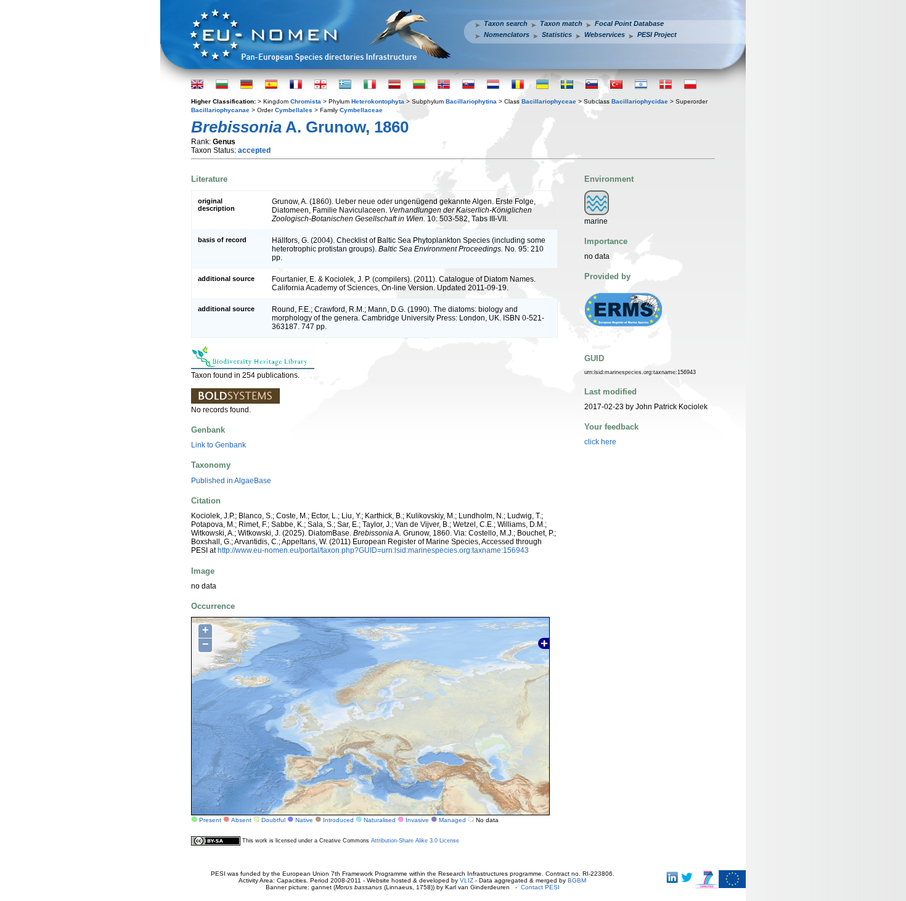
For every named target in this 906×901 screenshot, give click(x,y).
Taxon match (561, 23)
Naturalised (380, 820)
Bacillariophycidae (639, 101)
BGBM (577, 880)
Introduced (338, 820)
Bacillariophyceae (548, 101)
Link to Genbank (218, 445)
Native (304, 820)
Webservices (604, 34)
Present (210, 820)
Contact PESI (540, 887)
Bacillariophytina (471, 101)
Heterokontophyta (377, 101)
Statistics (557, 34)
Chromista (305, 101)
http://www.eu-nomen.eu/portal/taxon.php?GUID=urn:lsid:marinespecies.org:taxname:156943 (373, 550)
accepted (254, 150)
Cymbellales (293, 110)
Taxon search (506, 23)
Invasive (417, 820)
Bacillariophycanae (220, 110)
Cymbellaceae (361, 110)
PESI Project (657, 34)
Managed (452, 820)
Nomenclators (506, 34)
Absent (241, 820)
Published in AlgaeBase (231, 480)
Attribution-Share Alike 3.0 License (415, 841)
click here (600, 442)
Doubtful (273, 820)
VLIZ (466, 880)
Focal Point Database (629, 23)
